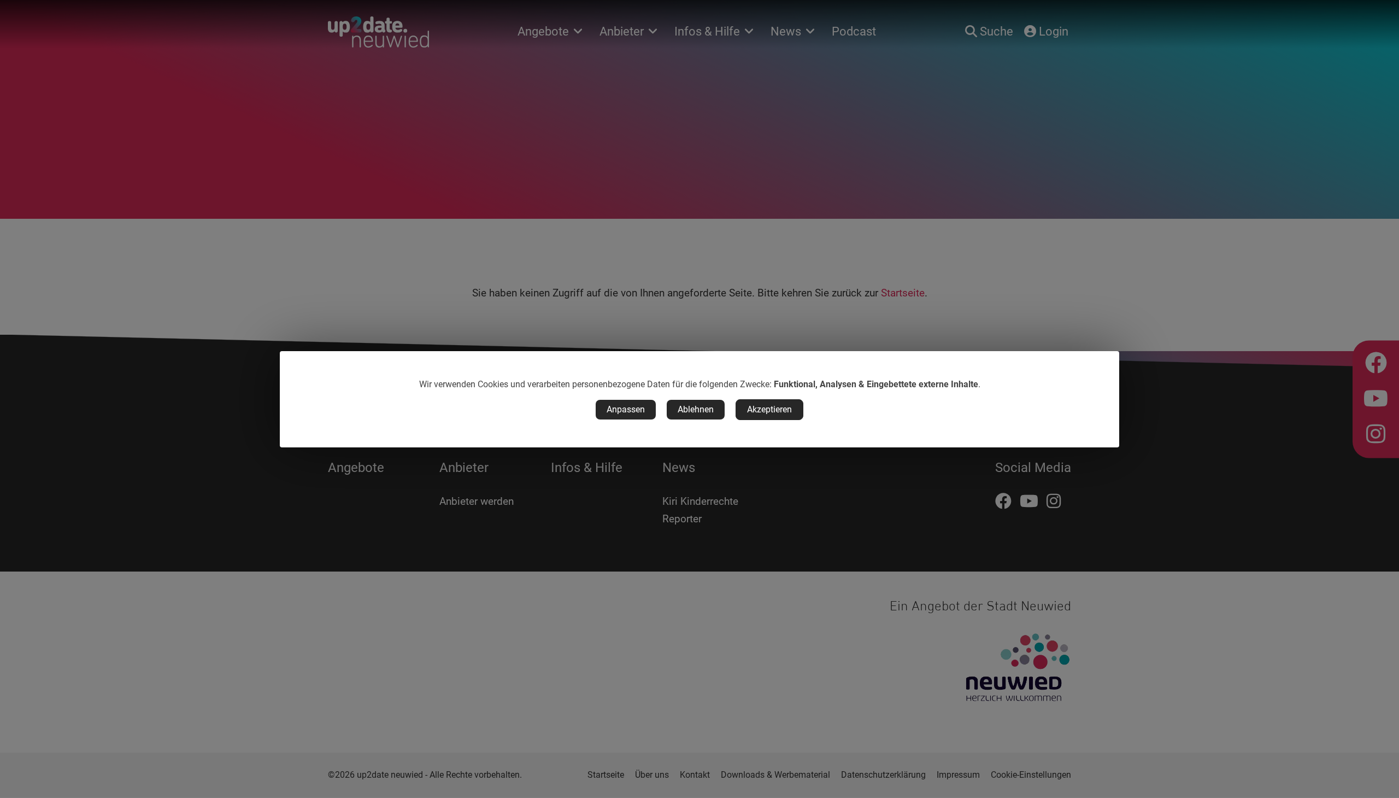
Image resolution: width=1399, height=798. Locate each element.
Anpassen (626, 409)
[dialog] (699, 399)
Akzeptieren (769, 409)
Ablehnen (696, 409)
